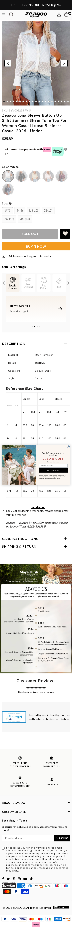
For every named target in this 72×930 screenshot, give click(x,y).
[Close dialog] (68, 446)
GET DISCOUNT (53, 470)
